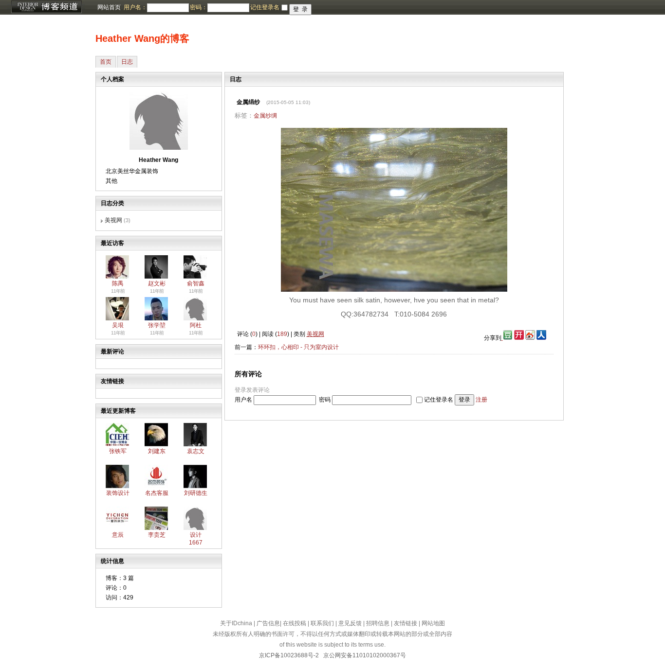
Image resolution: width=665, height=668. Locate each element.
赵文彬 (157, 283)
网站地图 (433, 623)
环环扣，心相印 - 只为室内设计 (298, 347)
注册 (481, 399)
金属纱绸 (265, 115)
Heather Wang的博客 (142, 38)
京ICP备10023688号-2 (289, 655)
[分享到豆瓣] (507, 337)
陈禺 (118, 283)
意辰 (118, 534)
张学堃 (157, 325)
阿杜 (196, 325)
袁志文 (195, 451)
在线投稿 (294, 623)
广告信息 (268, 623)
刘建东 (157, 451)
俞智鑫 (195, 283)
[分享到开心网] (519, 337)
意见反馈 (350, 623)
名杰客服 (156, 493)
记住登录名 (438, 399)
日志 (127, 61)
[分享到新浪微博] (530, 337)
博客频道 (46, 7)
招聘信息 (377, 623)
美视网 (113, 220)
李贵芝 (157, 534)
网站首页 (109, 7)
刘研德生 (195, 493)
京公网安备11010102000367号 (364, 655)
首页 (105, 61)
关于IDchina (236, 623)
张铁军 (118, 451)
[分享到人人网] (541, 337)
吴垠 (118, 325)
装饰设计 (117, 493)
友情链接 (405, 623)
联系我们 (322, 623)
